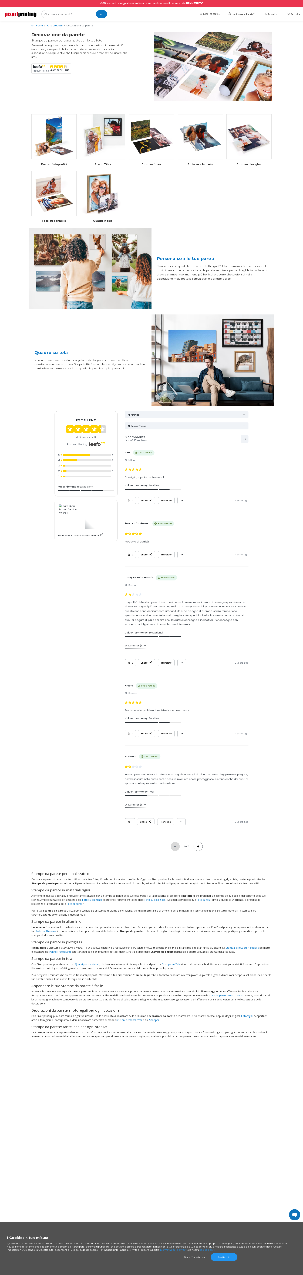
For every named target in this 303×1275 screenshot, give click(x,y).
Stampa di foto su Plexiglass (242, 947)
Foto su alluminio (200, 164)
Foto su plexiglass (154, 899)
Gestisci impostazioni (194, 1257)
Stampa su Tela (171, 964)
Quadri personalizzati (87, 964)
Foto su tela (204, 899)
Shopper (154, 1020)
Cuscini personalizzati (129, 1020)
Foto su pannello (54, 220)
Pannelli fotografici (60, 951)
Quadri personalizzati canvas (227, 995)
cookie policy (207, 1249)
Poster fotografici (54, 164)
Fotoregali (247, 1016)
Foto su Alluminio (46, 931)
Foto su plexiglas (249, 164)
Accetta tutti (224, 1257)
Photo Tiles (103, 164)
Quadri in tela (102, 220)
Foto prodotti (54, 25)
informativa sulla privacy (173, 1249)
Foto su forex (151, 164)
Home (39, 25)
